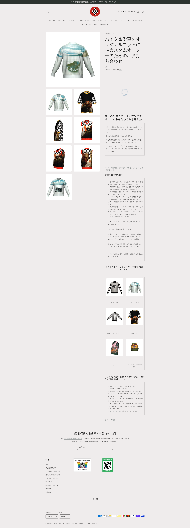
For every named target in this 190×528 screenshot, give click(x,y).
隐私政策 (68, 523)
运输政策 (48, 489)
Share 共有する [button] (112, 420)
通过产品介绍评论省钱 (53, 475)
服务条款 (74, 523)
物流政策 (81, 523)
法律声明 (87, 523)
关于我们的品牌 (51, 468)
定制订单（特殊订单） (53, 478)
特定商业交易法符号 (52, 485)
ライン (118, 411)
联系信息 (94, 523)
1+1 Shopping (53, 523)
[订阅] (110, 447)
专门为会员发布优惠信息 (73, 439)
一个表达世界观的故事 (53, 471)
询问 (47, 464)
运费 (120, 70)
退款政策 (48, 492)
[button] (48, 11)
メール (112, 411)
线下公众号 (49, 482)
